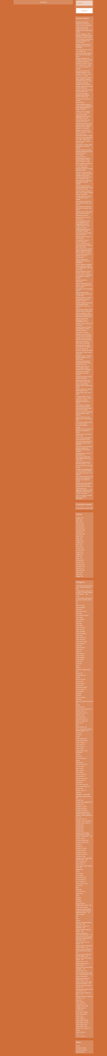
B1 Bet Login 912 (81, 689)
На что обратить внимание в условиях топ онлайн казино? (84, 276)
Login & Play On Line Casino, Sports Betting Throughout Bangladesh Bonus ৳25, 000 (84, 79)
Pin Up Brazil (79, 873)
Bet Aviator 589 (80, 707)
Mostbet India (80, 827)
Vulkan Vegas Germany (82, 1022)
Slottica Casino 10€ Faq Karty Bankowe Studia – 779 (84, 946)
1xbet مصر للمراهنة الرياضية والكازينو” (83, 99)
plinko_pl (78, 897)
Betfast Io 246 (80, 715)
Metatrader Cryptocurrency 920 (83, 797)
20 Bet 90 (78, 663)
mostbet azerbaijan (81, 808)
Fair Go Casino (80, 766)
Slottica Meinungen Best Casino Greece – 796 (82, 979)
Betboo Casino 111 (81, 711)
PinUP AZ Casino (80, 891)
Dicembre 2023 (80, 550)
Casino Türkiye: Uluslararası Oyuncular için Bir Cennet (83, 438)
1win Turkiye (79, 617)
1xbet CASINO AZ (81, 637)
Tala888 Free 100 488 (82, 1006)
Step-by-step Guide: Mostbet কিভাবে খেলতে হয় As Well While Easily (84, 54)
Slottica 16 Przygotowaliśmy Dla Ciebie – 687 (83, 923)
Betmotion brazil (80, 717)
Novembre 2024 (80, 530)
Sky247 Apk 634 (80, 914)
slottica (78, 920)
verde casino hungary (82, 1012)
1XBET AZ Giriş (80, 629)
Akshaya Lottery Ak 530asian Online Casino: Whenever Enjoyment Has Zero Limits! (84, 484)
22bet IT (78, 667)
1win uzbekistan (80, 619)
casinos (78, 754)
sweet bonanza (80, 1002)
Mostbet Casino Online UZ (83, 823)
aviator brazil (79, 681)
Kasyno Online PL (81, 780)
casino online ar (80, 746)
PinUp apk (79, 889)
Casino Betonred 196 (82, 740)
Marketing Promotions (82, 215)
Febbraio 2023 (80, 560)
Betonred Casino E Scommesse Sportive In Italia (84, 134)
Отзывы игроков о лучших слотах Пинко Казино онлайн (83, 197)
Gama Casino (79, 768)
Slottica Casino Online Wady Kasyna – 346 (83, 958)
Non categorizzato (81, 862)
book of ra (79, 732)
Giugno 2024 (79, 540)
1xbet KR (78, 651)
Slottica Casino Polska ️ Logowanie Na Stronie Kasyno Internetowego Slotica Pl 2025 (84, 29)
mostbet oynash (80, 838)
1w (77, 603)
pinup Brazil (79, 893)
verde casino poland (81, 1014)
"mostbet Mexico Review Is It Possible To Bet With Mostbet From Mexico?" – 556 (84, 592)
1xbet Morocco (80, 655)
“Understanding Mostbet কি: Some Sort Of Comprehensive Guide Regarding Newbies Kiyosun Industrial (84, 107)
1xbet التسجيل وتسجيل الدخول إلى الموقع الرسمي (84, 50)
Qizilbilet (78, 899)
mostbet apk (79, 800)
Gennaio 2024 (80, 548)
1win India (79, 613)
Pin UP (78, 871)
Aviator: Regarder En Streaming (81, 280)
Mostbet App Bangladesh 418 (84, 802)
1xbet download (80, 643)
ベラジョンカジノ (81, 1036)
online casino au (80, 864)
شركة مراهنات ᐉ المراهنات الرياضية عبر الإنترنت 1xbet (83, 112)
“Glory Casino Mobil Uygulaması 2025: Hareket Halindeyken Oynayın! (83, 116)
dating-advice (79, 762)
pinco (77, 887)
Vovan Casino (80, 1016)
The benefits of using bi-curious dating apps (82, 240)
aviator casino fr (80, 683)
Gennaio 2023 (80, 562)
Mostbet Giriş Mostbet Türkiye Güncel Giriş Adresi (83, 83)
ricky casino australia (81, 907)
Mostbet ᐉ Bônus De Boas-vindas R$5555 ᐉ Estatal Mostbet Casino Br (83, 299)
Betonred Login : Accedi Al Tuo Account (83, 142)
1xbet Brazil (79, 635)
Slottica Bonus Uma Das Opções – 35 (82, 942)
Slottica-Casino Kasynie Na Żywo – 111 (83, 993)
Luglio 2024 (79, 538)
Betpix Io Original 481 (82, 721)
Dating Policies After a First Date (83, 393)
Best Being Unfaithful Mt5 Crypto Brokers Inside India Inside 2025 (83, 458)
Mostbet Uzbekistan (81, 854)
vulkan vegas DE (80, 1018)
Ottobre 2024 (79, 532)
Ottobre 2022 (79, 568)
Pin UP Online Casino (82, 883)
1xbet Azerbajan (80, 631)
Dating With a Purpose (82, 332)
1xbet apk (78, 623)
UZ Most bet (79, 1010)
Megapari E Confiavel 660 (83, 794)
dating (77, 760)
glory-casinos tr (80, 770)
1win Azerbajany (80, 607)
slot (77, 916)
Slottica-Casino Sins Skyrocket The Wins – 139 (84, 997)
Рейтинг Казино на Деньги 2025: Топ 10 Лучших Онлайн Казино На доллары (84, 192)
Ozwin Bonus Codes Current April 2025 (83, 353)
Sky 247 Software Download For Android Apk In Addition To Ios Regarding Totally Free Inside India (84, 267)
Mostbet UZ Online (81, 852)
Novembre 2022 (80, 566)
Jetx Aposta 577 (80, 776)
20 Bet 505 (79, 661)
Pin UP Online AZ (80, 881)
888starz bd (79, 673)
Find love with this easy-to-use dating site (83, 237)
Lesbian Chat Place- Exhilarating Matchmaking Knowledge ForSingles (83, 229)
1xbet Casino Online (81, 641)
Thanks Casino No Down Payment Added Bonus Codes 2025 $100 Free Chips (84, 187)
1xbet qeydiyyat (80, 657)
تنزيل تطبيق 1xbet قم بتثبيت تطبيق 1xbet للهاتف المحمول (83, 397)
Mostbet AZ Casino (81, 806)
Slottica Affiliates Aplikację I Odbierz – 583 (83, 930)
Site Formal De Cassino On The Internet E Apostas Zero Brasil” (84, 203)
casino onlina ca (80, 744)
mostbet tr (79, 844)
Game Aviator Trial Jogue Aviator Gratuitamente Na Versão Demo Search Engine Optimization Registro (84, 407)
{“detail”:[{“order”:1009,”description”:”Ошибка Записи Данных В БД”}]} (84, 430)
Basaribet (78, 695)
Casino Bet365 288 (81, 738)
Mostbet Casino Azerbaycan (83, 821)
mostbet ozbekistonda (82, 840)
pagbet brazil (79, 869)
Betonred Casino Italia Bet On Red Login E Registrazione (84, 138)
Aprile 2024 (79, 544)
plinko (77, 895)
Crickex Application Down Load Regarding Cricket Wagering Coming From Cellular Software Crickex (83, 223)
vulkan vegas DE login (82, 1020)
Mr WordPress (80, 508)
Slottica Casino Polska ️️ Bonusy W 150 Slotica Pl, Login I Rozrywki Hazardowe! (84, 23)
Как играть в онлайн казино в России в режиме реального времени (84, 423)
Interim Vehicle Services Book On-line (84, 466)
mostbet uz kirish (80, 850)
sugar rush (79, 1000)
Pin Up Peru (79, 885)
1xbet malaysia (80, 653)
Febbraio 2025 (80, 524)
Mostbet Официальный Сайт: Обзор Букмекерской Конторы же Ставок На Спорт (84, 305)
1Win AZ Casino (80, 605)
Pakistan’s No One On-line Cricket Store (83, 218)
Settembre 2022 (80, 570)
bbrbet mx (79, 699)
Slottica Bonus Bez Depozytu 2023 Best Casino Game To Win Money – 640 (84, 938)
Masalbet (78, 792)
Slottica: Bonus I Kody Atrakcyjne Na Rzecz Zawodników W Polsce (82, 320)
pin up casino (79, 875)
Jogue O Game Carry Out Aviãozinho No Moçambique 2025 (84, 418)
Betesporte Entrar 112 (82, 713)
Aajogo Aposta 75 (81, 675)
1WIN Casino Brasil (81, 611)
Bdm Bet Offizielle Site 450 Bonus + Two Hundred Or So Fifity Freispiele (84, 285)
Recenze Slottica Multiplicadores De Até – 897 (84, 904)
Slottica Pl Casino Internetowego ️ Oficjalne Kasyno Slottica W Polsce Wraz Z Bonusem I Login (83, 159)
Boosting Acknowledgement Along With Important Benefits (83, 182)
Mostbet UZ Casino (81, 848)
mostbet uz (79, 846)
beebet (78, 705)
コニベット (79, 1034)
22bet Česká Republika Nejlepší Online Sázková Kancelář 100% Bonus (82, 95)
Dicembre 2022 (80, 564)
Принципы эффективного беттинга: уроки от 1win (83, 462)
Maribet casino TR (81, 790)
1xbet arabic (79, 625)
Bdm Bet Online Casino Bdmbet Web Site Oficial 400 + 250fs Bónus (84, 294)
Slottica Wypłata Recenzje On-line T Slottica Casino (84, 164)
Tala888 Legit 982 (81, 1008)
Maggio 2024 (79, 542)
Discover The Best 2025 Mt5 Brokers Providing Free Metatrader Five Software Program (84, 449)
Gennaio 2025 (80, 526)
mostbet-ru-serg (80, 856)
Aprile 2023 (79, 556)
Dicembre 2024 (80, 528)
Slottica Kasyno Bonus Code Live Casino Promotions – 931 (84, 973)
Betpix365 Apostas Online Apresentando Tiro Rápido (83, 346)
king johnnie (79, 782)
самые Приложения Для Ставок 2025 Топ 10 (83, 120)
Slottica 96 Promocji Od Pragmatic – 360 (82, 926)
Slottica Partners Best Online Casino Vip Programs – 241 (84, 982)
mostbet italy (79, 829)
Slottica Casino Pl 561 (82, 961)
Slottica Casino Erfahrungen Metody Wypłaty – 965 (83, 955)
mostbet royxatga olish (82, 842)
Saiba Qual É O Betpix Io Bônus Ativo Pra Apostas (83, 342)
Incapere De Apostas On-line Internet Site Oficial (84, 377)
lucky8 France (80, 788)
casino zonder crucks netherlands (82, 751)
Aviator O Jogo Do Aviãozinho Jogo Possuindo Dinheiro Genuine (84, 413)
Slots (77, 918)
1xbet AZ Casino (80, 627)
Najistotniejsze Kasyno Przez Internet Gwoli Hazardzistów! (84, 310)
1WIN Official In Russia (82, 615)
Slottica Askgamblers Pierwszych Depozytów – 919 (84, 934)
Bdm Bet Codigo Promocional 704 (84, 702)
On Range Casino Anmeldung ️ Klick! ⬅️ (84, 289)
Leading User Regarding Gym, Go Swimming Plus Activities (84, 470)
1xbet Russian (80, 659)
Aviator (78, 677)
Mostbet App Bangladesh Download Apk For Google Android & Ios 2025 (83, 362)
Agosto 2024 (79, 536)
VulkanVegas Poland (81, 1026)
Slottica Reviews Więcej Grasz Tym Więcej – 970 (84, 990)
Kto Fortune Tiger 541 (82, 784)
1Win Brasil (79, 609)
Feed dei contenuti (81, 1048)
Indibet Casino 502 (81, 774)
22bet (77, 665)
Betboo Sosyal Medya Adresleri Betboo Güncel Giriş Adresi (84, 385)
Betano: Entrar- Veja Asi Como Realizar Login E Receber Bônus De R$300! (83, 367)
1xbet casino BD (80, 639)
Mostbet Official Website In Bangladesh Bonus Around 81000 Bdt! (83, 46)
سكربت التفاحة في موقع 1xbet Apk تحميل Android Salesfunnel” (84, 496)
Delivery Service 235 (81, 764)
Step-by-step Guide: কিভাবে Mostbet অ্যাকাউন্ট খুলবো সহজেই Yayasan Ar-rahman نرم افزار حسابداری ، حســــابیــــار (84, 73)
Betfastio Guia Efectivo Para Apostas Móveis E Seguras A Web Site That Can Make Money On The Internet (84, 126)
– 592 (77, 596)
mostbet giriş (79, 825)
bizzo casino (79, 723)
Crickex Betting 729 (81, 758)
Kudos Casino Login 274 (82, 786)
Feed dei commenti (81, 1050)
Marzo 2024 (79, 546)
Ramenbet (79, 901)
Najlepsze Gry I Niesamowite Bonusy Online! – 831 (84, 859)
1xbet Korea (79, 649)
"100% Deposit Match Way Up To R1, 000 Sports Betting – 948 (84, 587)
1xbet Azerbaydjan (81, 633)
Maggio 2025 (79, 518)
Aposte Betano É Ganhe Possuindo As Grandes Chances (82, 373)
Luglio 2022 (79, 574)
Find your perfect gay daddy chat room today (83, 233)
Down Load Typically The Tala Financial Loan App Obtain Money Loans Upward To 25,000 (84, 479)
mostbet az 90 (80, 804)
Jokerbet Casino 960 (81, 778)
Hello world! (89, 508)
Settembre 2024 (80, 534)
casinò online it (80, 748)
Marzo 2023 (79, 558)
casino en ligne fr (80, 742)
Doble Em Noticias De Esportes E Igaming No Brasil (84, 349)
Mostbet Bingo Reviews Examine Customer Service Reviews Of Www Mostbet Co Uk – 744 (84, 814)
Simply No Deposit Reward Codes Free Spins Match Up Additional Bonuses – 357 (83, 910)
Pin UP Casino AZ (81, 879)
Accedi (78, 1046)
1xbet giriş (79, 645)
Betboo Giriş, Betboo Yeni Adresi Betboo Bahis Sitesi (83, 381)
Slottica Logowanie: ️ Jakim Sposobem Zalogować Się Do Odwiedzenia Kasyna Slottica (84, 35)
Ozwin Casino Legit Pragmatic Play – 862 (84, 866)
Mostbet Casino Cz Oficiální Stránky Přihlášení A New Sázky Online (83, 357)
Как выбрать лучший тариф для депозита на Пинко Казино (84, 146)
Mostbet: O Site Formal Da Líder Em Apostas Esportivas (84, 335)
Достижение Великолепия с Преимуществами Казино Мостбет (84, 443)
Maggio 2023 (79, 554)
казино (78, 1030)
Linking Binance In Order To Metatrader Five (83, 454)
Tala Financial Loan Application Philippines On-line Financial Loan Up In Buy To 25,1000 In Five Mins (84, 491)
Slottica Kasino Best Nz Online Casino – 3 (82, 964)
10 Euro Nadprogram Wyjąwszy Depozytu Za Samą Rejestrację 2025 (84, 168)
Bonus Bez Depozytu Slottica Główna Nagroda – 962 (84, 729)
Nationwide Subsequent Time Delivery (84, 473)
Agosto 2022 (79, 572)
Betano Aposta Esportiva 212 (84, 709)
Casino (78, 736)
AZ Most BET (79, 685)
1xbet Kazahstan (80, 647)
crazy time (79, 756)
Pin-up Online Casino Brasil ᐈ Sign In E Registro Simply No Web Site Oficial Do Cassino (84, 250)
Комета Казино (80, 1032)
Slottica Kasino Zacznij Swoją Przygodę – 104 (84, 968)
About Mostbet (80, 102)
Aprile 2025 (79, 520)
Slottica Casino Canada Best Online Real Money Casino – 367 (83, 950)
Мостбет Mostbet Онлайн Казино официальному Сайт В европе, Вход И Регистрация (84, 152)
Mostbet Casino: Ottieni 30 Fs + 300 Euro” (84, 324)
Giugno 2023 (79, 552)
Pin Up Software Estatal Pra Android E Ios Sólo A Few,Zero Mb (83, 255)
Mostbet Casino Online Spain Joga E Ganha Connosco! (84, 212)
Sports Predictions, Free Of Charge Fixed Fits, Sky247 (83, 272)
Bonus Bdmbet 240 (81, 727)
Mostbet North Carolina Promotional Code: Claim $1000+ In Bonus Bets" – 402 (84, 834)
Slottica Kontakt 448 (81, 976)
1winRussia (79, 621)
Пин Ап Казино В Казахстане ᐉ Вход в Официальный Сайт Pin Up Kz (84, 40)
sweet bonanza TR (81, 1004)
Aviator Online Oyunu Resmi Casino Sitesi (83, 435)
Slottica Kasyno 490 (81, 971)
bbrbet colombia (80, 697)
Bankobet (78, 693)
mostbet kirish (80, 831)
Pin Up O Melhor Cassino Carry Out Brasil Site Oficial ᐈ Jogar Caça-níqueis (84, 245)
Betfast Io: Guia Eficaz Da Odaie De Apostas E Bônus (83, 131)
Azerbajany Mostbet (81, 687)
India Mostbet (80, 772)
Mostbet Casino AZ (81, 819)
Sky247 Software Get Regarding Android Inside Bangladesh (83, 260)
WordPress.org (80, 1052)
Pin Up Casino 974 (81, 877)
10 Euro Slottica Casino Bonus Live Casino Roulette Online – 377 (84, 599)
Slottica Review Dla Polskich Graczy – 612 (83, 986)
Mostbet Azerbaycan (81, 810)
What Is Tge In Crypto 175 (83, 1028)
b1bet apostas (80, 691)
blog (77, 725)
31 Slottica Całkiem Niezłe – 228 (83, 670)
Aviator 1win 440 (80, 679)
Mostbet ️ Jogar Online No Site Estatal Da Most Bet (84, 87)
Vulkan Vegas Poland (81, 1024)
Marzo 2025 (79, 522)
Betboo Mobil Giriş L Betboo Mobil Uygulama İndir (84, 389)
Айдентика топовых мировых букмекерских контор (82, 401)
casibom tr (79, 734)
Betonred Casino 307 (82, 719)
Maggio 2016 (79, 576)
